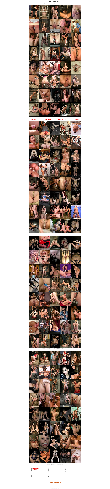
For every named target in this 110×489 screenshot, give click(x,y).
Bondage (55, 482)
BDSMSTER (76, 119)
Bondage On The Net (62, 119)
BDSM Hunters (48, 119)
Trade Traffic (57, 486)
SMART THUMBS (57, 488)
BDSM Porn (33, 119)
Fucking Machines (51, 482)
